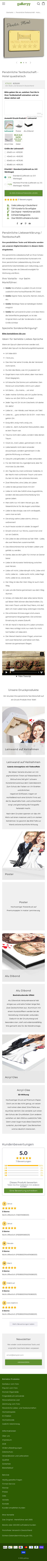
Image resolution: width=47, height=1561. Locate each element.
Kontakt (5, 1504)
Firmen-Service (8, 1484)
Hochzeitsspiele (8, 1412)
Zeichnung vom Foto (11, 1404)
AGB (4, 1444)
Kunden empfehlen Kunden (13, 1508)
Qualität (5, 1460)
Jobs (4, 1496)
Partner (5, 1488)
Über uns (6, 1436)
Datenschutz (7, 1452)
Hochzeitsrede (8, 1420)
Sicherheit (6, 1464)
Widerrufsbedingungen (12, 1448)
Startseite (9, 12)
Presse (5, 1492)
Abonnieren (23, 1362)
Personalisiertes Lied (11, 1400)
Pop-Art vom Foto (10, 1388)
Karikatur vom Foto (10, 1384)
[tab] (21, 62)
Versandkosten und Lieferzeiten (15, 1456)
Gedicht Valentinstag (11, 1424)
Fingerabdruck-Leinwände (13, 1396)
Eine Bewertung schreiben (23, 1191)
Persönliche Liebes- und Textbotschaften (19, 1408)
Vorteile (5, 1500)
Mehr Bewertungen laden (23, 1324)
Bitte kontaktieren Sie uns (13, 334)
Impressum (7, 1440)
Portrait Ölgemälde (10, 1392)
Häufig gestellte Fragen (12, 1480)
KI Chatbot (6, 1416)
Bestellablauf (7, 1468)
